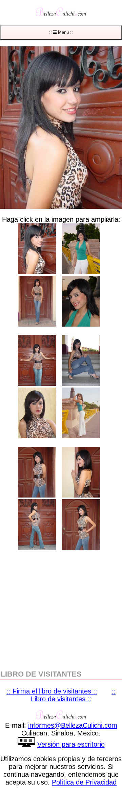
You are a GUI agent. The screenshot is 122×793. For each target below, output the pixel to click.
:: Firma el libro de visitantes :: (51, 691)
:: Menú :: (61, 32)
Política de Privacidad (84, 782)
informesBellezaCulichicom (72, 725)
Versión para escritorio (71, 744)
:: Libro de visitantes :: (73, 695)
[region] (61, 609)
